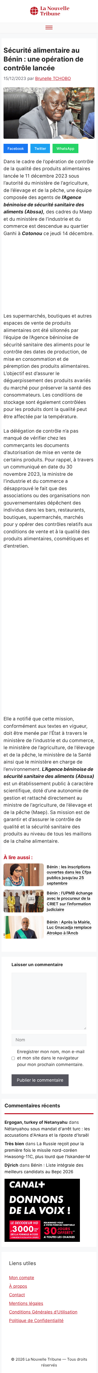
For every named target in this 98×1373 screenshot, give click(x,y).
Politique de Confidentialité (36, 1320)
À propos (18, 1286)
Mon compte (21, 1277)
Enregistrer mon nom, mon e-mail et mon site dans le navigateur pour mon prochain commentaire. (50, 1058)
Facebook (16, 148)
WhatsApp (65, 148)
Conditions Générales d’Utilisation (43, 1311)
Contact (17, 1294)
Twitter (40, 148)
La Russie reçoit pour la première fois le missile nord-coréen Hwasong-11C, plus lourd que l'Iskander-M (47, 1150)
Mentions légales (26, 1303)
